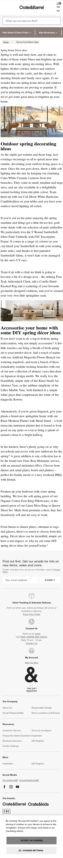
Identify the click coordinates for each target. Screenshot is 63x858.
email (37, 633)
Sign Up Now (31, 662)
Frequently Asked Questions (17, 735)
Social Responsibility (13, 713)
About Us (7, 707)
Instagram (11, 787)
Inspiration (37, 735)
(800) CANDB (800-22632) (33, 636)
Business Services (12, 741)
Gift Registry (38, 741)
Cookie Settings (11, 746)
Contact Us (32, 628)
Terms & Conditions (41, 730)
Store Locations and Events (46, 713)
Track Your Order (31, 614)
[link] (12, 7)
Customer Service (12, 730)
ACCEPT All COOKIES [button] (31, 840)
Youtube (17, 787)
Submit (50, 580)
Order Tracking (20, 602)
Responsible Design (42, 707)
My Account (31, 657)
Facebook (4, 787)
